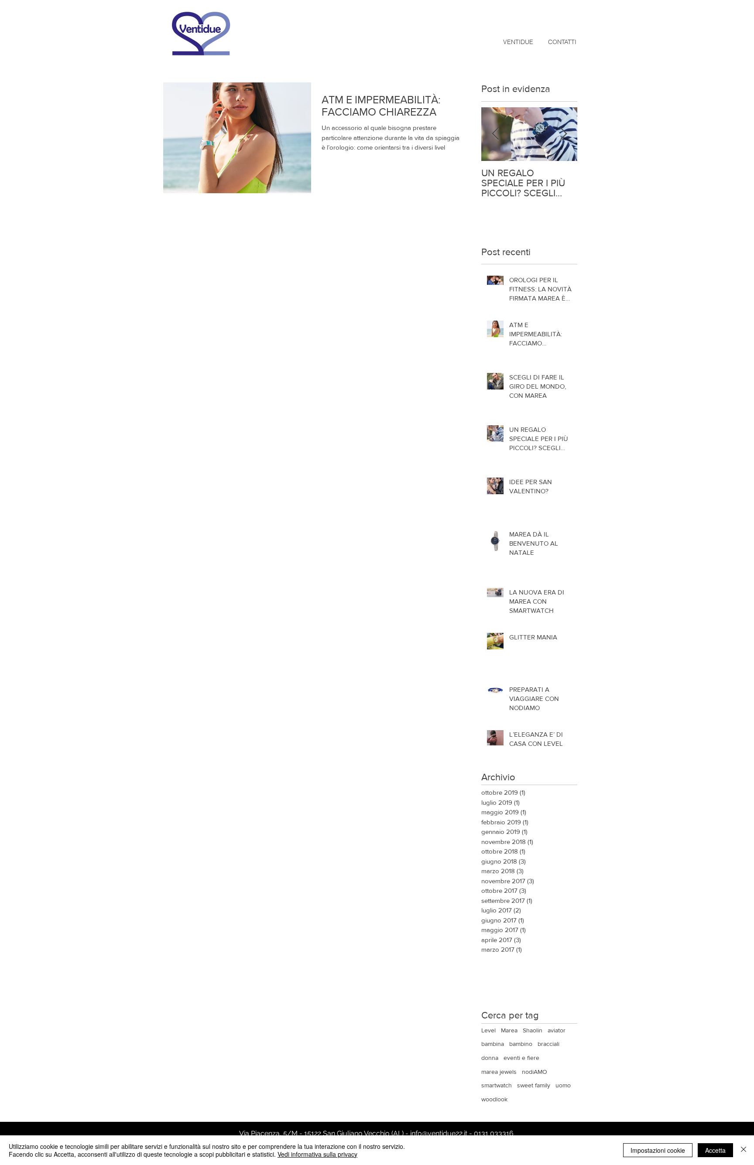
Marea (509, 1030)
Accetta (715, 1150)
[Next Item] (563, 134)
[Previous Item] (495, 134)
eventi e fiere (521, 1057)
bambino (520, 1043)
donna (489, 1057)
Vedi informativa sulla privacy (317, 1154)
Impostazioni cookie (658, 1150)
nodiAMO (534, 1071)
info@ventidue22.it (438, 1133)
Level (488, 1030)
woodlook (494, 1099)
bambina (492, 1043)
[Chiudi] (743, 1150)
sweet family (533, 1085)
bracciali (548, 1043)
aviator (557, 1030)
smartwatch (496, 1085)
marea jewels (499, 1071)
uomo (563, 1085)
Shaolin (532, 1030)
